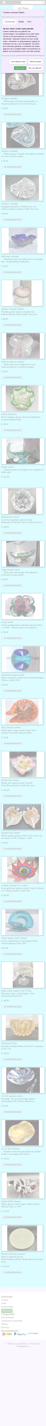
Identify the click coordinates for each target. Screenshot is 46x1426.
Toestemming (10, 22)
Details (21, 22)
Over (29, 22)
